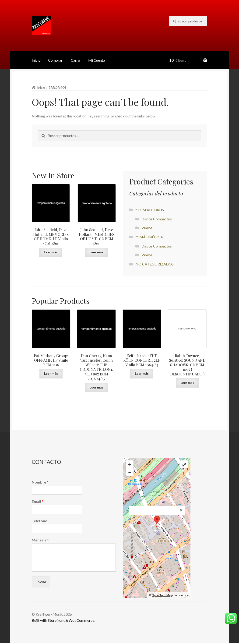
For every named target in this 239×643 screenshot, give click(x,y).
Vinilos (146, 228)
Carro (75, 60)
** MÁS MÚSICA (149, 237)
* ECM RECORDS (149, 210)
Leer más (51, 252)
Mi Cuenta (96, 60)
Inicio (36, 60)
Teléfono (39, 521)
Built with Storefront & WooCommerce (63, 620)
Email (37, 501)
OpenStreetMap (162, 595)
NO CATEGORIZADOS (154, 264)
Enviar (40, 581)
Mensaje (40, 540)
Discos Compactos (156, 219)
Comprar (55, 60)
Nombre (40, 482)
